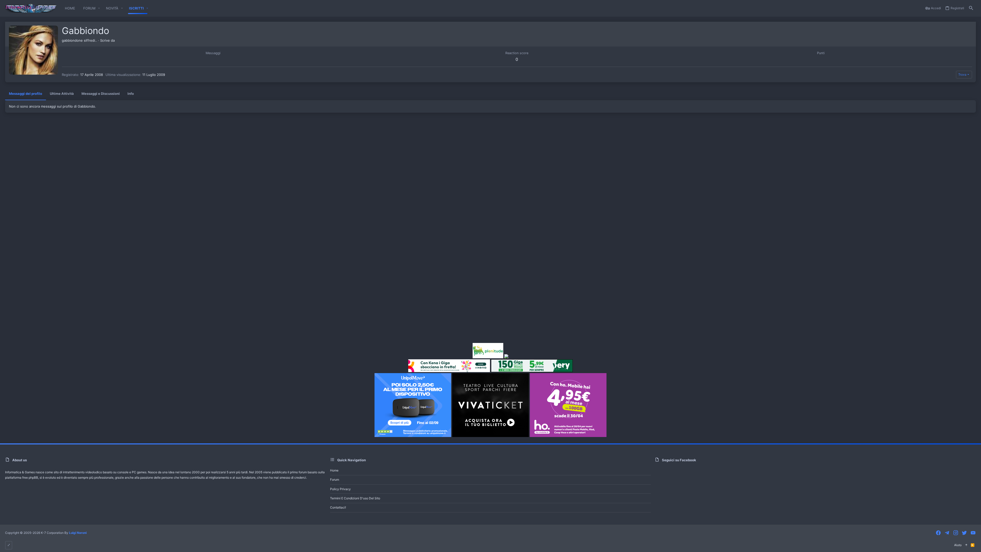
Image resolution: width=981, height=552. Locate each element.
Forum (334, 479)
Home (334, 470)
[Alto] (966, 545)
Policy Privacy (340, 489)
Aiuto (958, 545)
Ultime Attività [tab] (62, 93)
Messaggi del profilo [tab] (25, 93)
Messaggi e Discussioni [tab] (100, 93)
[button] (99, 8)
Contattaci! (338, 507)
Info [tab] (130, 93)
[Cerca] (971, 8)
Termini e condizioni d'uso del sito (355, 498)
